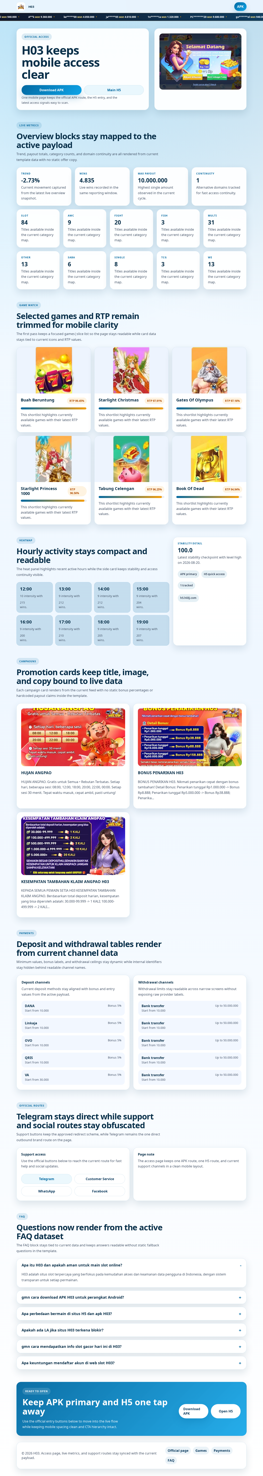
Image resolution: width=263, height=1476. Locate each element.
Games (201, 1450)
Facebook (100, 1191)
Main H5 (114, 90)
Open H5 (226, 1411)
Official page (178, 1450)
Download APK (51, 90)
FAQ (171, 1460)
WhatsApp (46, 1191)
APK (240, 6)
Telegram (46, 1179)
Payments (222, 1450)
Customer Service (100, 1179)
